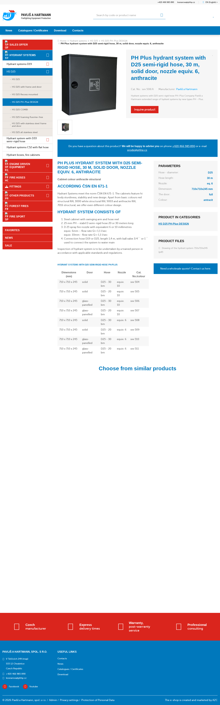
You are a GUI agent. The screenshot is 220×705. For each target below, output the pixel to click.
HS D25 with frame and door (27, 87)
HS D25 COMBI (20, 109)
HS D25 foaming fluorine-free (27, 117)
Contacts (77, 30)
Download (60, 30)
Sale (8, 245)
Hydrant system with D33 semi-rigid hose (22, 140)
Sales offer (19, 44)
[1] (162, 15)
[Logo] (26, 15)
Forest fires (19, 206)
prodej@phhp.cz (137, 150)
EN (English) (211, 2)
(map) (25, 659)
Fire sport (17, 216)
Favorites (12, 230)
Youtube (33, 686)
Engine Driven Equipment (20, 165)
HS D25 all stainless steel (25, 132)
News (8, 30)
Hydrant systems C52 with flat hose (28, 147)
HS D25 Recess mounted (25, 94)
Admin (53, 700)
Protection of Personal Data (97, 700)
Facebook (14, 686)
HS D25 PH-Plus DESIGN (25, 102)
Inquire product (144, 109)
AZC (215, 700)
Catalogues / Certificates (33, 30)
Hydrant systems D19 (19, 64)
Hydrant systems (23, 55)
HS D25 (11, 71)
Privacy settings (69, 700)
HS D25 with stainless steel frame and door (29, 124)
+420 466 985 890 (166, 2)
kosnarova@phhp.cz (186, 2)
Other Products (22, 195)
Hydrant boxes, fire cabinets (23, 154)
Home (63, 41)
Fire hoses (17, 177)
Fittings (15, 186)
